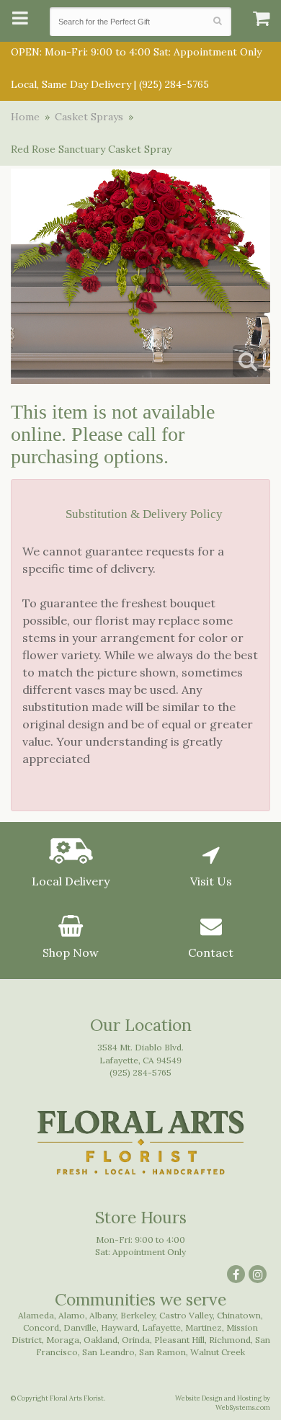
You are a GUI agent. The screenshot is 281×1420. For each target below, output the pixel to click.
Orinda (136, 1339)
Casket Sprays (89, 116)
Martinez (203, 1327)
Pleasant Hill (179, 1339)
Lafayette (161, 1327)
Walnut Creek (217, 1352)
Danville (80, 1327)
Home (25, 116)
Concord (41, 1327)
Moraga (62, 1339)
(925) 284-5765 (174, 84)
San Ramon (162, 1352)
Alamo (71, 1315)
